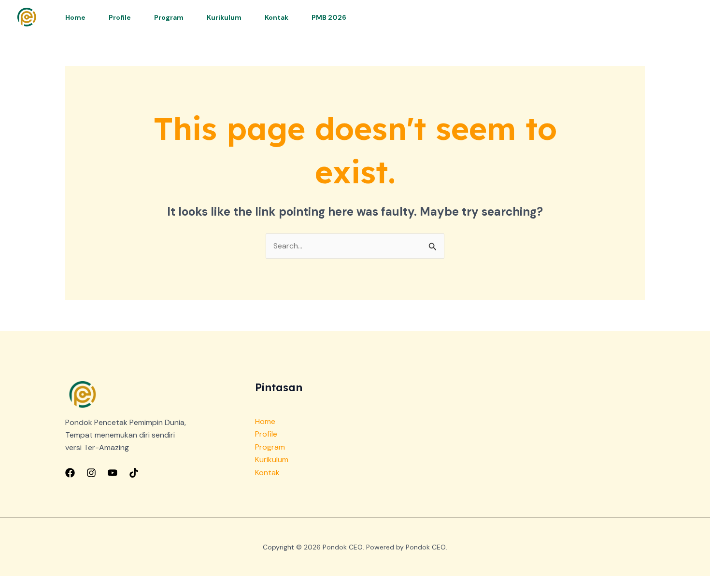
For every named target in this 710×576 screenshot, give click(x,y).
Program (169, 17)
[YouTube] (112, 473)
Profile (120, 17)
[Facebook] (70, 473)
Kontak (276, 17)
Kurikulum (224, 17)
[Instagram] (91, 473)
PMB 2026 (329, 17)
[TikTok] (134, 473)
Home (75, 17)
